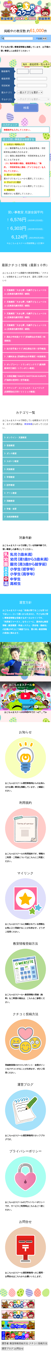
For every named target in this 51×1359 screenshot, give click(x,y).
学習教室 (11, 477)
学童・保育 (12, 509)
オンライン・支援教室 (16, 437)
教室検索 (28, 424)
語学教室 (11, 485)
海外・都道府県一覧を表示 (36, 64)
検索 (26, 107)
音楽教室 (11, 445)
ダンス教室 (12, 453)
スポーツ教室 (13, 461)
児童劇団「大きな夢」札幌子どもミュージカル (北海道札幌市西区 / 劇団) (25, 292)
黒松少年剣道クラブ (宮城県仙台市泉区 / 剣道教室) (24, 339)
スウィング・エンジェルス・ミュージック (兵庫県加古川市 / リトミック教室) (24, 390)
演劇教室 (11, 501)
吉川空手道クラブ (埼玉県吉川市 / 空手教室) (26, 349)
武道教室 (11, 469)
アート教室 (12, 493)
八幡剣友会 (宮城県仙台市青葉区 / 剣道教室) (26, 356)
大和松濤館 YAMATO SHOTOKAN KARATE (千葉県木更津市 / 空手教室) (25, 378)
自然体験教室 (13, 517)
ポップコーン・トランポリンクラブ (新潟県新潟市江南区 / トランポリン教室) (25, 366)
